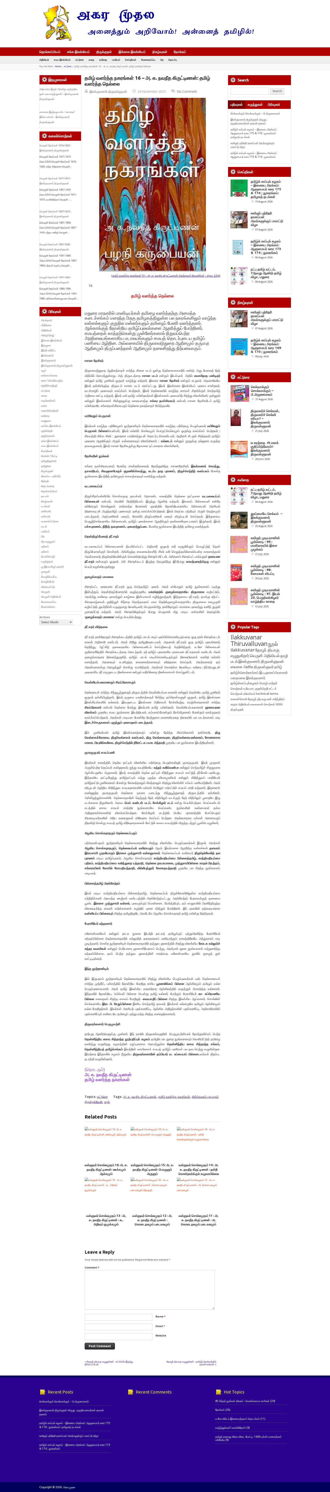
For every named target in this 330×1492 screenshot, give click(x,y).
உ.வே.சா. (248, 688)
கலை (44, 406)
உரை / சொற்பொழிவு (52, 380)
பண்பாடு (46, 516)
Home (58, 66)
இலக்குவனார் (48, 360)
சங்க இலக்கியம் (78, 51)
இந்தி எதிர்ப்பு (48, 350)
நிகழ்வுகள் (159, 51)
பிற (161, 59)
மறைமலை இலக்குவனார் (248, 678)
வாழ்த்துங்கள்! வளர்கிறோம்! (230, 1428)
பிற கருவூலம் (48, 541)
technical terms (267, 693)
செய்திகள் (130, 59)
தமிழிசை (46, 466)
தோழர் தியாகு (257, 699)
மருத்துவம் (47, 561)
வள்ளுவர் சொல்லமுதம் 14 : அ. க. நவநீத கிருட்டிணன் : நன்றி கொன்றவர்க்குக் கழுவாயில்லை (198, 1169)
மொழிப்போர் (47, 582)
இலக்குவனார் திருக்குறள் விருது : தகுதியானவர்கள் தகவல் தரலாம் (249, 121)
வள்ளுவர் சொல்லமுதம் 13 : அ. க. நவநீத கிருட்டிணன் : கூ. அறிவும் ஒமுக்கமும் (106, 1220)
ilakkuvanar (243, 650)
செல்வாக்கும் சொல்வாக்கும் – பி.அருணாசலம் (255, 113)
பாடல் (44, 526)
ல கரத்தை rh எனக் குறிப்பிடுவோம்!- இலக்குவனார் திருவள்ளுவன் (265, 448)
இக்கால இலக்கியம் (132, 51)
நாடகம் (45, 496)
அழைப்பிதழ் (47, 335)
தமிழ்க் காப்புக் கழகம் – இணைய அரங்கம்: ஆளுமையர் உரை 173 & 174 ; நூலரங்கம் (254, 155)
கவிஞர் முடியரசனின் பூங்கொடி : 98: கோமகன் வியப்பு (265, 569)
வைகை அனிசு (242, 666)
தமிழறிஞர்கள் (49, 461)
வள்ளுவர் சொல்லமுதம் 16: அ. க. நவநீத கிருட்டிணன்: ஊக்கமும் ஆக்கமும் (106, 1169)
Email (160, 1326)
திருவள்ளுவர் (264, 666)
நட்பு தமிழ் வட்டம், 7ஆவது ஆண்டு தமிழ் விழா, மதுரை (266, 273)
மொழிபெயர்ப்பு (49, 577)
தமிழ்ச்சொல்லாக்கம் (245, 672)
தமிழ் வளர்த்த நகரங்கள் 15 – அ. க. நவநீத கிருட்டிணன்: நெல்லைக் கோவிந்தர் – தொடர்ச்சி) (166, 276)
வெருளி (45, 592)
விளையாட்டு (48, 587)
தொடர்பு (172, 59)
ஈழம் (43, 370)
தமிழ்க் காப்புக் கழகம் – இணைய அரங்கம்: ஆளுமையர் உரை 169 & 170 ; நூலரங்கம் (266, 345)
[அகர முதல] (146, 40)
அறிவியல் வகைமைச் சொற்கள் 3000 (260, 704)
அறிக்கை (46, 325)
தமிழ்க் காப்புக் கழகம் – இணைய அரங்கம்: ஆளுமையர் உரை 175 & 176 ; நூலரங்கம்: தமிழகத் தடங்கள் (254, 133)
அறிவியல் (44, 59)
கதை (91, 59)
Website (161, 1335)
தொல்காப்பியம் (49, 51)
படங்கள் (45, 506)
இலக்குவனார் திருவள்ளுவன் (108, 91)
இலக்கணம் (47, 355)
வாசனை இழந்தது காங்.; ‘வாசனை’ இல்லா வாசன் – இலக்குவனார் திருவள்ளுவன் (57, 117)
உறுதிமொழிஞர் (49, 385)
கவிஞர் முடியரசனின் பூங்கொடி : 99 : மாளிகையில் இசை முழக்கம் (265, 543)
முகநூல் (45, 571)
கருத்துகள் (255, 104)
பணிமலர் (46, 511)
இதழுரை (46, 345)
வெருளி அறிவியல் (51, 597)
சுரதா (234, 704)
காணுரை (46, 421)
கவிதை (103, 59)
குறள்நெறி (47, 431)
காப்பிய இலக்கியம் (51, 426)
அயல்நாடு (46, 320)
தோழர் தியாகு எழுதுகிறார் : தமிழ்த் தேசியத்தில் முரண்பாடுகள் (191, 1363)
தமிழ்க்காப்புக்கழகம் (245, 683)
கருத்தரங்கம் (48, 400)
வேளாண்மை (48, 607)
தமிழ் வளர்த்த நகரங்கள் (174, 1097)
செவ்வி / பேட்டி (49, 456)
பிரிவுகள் (274, 104)
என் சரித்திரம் (276, 699)
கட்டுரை (79, 59)
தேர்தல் (45, 481)
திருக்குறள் (104, 51)
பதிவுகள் (236, 104)
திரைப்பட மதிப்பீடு (51, 476)
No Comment (187, 91)
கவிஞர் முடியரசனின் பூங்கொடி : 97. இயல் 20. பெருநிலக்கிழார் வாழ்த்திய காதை (265, 595)
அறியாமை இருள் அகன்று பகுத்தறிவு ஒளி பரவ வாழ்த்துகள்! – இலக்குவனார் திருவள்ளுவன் (59, 94)
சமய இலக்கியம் (62, 59)
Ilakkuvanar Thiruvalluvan (249, 640)
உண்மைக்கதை (49, 375)
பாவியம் (116, 59)
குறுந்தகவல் (48, 436)
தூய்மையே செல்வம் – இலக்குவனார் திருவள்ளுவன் (266, 517)
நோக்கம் (180, 52)
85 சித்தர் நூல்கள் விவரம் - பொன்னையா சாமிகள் (242, 1401)
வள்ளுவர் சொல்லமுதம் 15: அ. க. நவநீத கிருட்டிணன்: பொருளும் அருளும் (152, 1169)
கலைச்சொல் (239, 699)
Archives (45, 617)
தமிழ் (278, 666)
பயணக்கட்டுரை (49, 521)
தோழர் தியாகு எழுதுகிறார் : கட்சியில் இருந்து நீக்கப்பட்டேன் (109, 1363)
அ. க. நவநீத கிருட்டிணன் (139, 1097)
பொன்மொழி (48, 556)
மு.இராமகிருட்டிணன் (52, 566)
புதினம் (45, 546)
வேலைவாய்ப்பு (148, 59)
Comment (92, 1267)
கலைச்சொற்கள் (50, 410)
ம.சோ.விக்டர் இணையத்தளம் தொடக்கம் (237, 1419)
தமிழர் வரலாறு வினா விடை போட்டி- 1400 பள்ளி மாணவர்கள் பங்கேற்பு (248, 1438)
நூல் (107, 1102)
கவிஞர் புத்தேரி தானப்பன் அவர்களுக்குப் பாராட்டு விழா (267, 218)
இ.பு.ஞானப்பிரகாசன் (273, 672)
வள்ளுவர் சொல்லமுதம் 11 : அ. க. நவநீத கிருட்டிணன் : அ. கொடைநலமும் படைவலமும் (199, 1220)
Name (160, 1316)
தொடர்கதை (47, 486)
